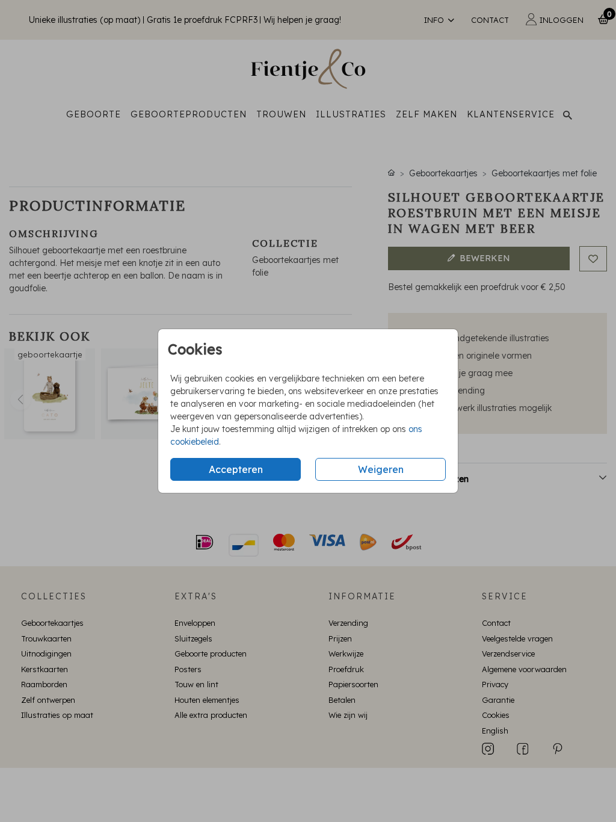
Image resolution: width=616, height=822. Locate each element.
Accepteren (236, 469)
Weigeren (381, 469)
